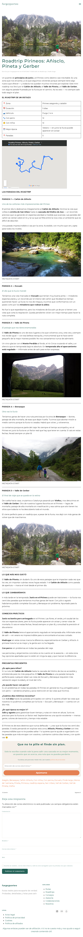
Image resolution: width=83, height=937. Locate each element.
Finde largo (52, 71)
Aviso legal (10, 915)
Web (3, 857)
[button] (80, 4)
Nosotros (50, 904)
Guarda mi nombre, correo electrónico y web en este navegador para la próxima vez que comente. (38, 865)
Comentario (6, 811)
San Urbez (50, 783)
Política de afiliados (14, 923)
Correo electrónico (9, 849)
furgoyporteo (10, 4)
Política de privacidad (15, 918)
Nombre (5, 840)
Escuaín (58, 780)
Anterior (5, 792)
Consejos (50, 895)
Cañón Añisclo (26, 780)
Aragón (5, 780)
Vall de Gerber (61, 783)
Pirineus (25, 783)
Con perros (49, 780)
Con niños (38, 780)
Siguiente (77, 792)
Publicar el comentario (15, 871)
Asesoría (49, 898)
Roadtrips (43, 71)
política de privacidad (57, 759)
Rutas (48, 889)
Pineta (17, 783)
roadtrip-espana (37, 783)
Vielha (12, 786)
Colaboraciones (53, 901)
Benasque (14, 780)
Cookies (8, 920)
